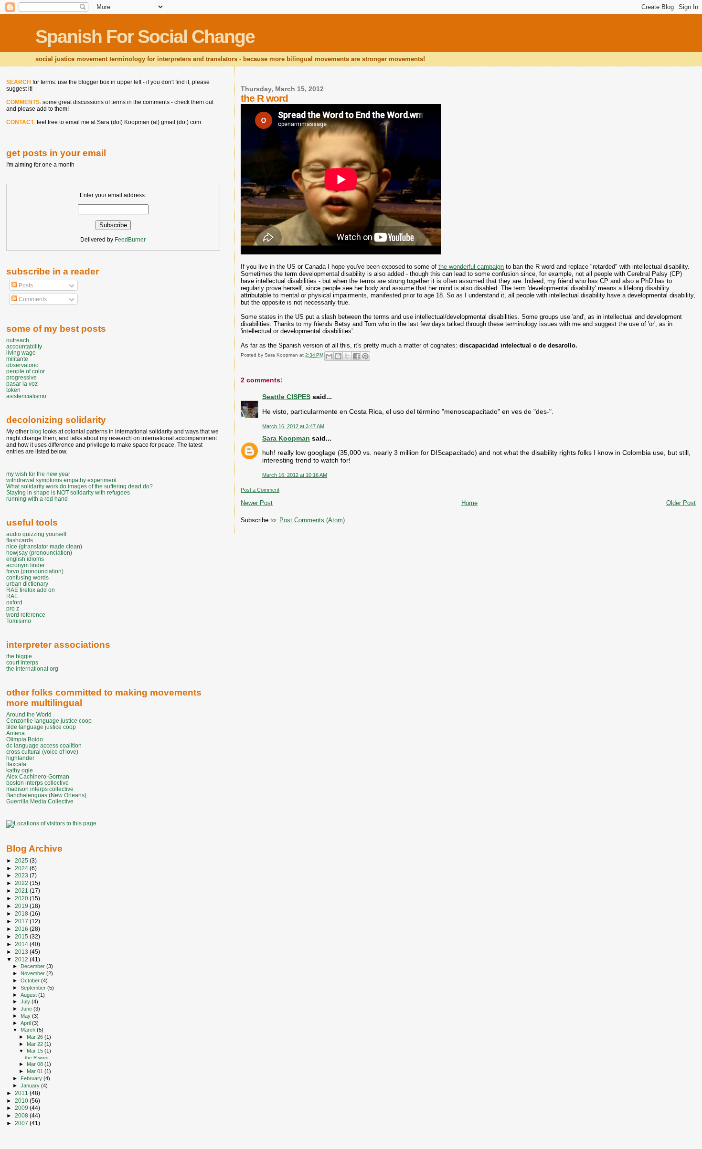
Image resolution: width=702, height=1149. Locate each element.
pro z (12, 608)
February (32, 1078)
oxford (14, 602)
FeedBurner (130, 239)
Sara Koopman (286, 438)
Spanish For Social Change (145, 36)
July (26, 1001)
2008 (22, 1115)
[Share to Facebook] (356, 356)
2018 (22, 913)
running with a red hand (37, 498)
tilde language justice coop (41, 727)
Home (469, 502)
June (27, 1009)
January (31, 1085)
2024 (22, 868)
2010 (22, 1100)
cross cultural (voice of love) (42, 751)
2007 (22, 1123)
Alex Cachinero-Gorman (37, 776)
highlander (20, 758)
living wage (21, 352)
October (31, 980)
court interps (22, 662)
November (33, 973)
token (13, 390)
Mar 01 (35, 1071)
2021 (22, 890)
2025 (22, 860)
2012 (22, 959)
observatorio (22, 365)
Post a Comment (260, 490)
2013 (22, 952)
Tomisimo (18, 621)
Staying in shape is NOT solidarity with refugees (68, 492)
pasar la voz (22, 383)
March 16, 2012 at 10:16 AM (294, 475)
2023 (22, 875)
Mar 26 (35, 1037)
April (26, 1023)
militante (17, 359)
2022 (22, 883)
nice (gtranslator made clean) (44, 546)
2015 (22, 936)
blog (36, 431)
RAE (12, 596)
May (26, 1016)
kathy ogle (19, 770)
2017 (22, 921)
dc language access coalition (44, 745)
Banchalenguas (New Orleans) (46, 795)
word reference (25, 614)
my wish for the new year (38, 474)
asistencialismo (26, 396)
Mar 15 (35, 1051)
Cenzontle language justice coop (49, 720)
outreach (17, 340)
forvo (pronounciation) (35, 571)
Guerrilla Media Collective (40, 801)
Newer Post (257, 502)
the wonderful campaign (471, 266)
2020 (22, 898)
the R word (37, 1057)
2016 (22, 929)
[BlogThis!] (338, 356)
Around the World (29, 714)
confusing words (27, 577)
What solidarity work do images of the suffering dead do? (79, 486)
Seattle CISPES (286, 397)
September (34, 988)
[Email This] (329, 356)
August (29, 995)
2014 (22, 944)
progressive (21, 377)
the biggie (19, 656)
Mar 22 (35, 1044)
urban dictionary (27, 583)
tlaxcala (16, 764)
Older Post (681, 502)
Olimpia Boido (24, 739)
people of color (25, 371)
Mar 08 (35, 1064)
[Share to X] (347, 356)
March (29, 1030)
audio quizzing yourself (36, 534)
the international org (32, 668)
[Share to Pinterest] (365, 356)
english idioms (25, 559)
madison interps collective (40, 789)
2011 (22, 1093)
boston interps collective (37, 783)
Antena (15, 733)
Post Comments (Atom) (312, 520)
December (33, 966)
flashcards (19, 540)
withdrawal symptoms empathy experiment (61, 480)
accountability (24, 346)
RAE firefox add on (30, 590)
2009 (22, 1108)
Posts (25, 285)
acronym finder (25, 565)
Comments (32, 299)
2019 (22, 906)
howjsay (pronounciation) (39, 552)
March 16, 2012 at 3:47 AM (293, 426)
